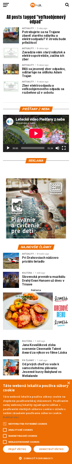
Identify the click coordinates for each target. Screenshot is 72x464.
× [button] (68, 383)
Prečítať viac (11, 417)
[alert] (36, 422)
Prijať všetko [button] (17, 449)
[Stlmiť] (57, 148)
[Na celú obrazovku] (64, 148)
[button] (36, 457)
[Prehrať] (8, 148)
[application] (36, 133)
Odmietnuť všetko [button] (51, 449)
